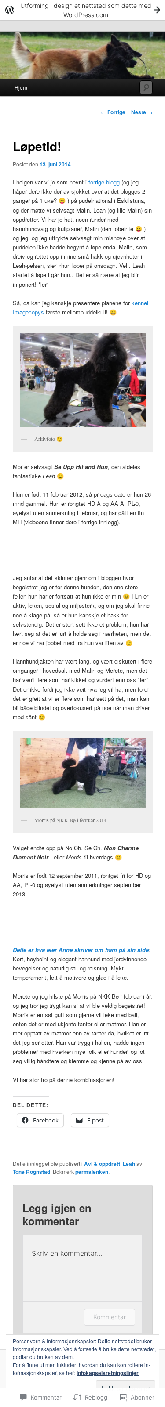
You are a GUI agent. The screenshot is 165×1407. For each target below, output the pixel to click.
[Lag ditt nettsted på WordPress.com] (82, 10)
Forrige (113, 112)
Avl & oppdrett (102, 1164)
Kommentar (109, 1316)
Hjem (21, 87)
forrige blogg (104, 182)
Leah (129, 1164)
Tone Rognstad (31, 1172)
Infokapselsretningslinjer (108, 1373)
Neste (142, 112)
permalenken (91, 1172)
